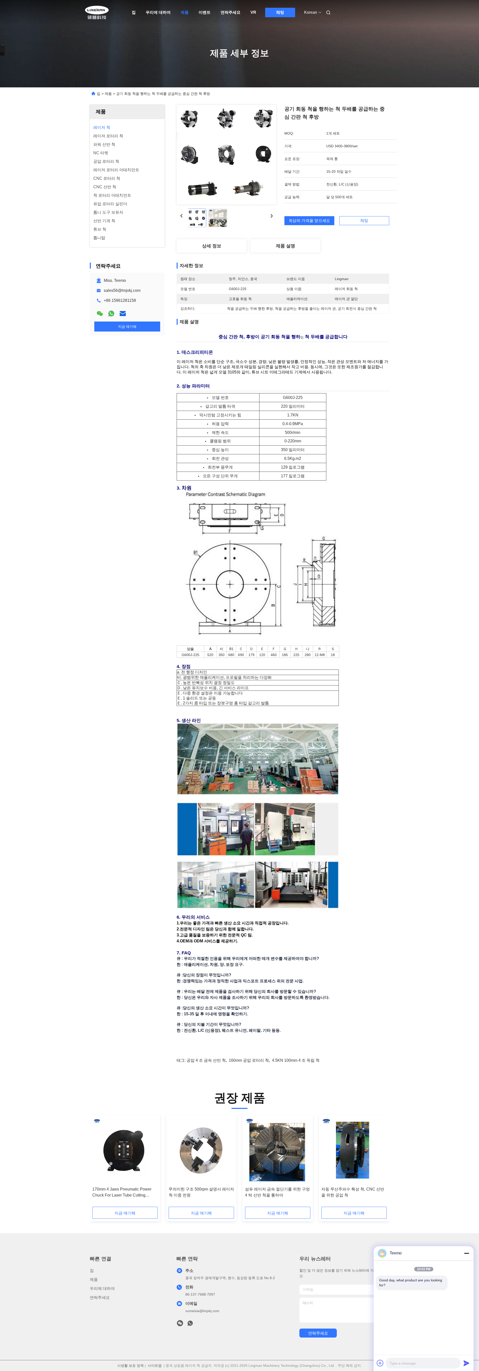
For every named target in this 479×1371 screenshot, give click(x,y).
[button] (99, 1163)
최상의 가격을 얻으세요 (309, 221)
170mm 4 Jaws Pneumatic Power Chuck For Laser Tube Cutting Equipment (121, 1192)
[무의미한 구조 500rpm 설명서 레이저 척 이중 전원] (201, 1150)
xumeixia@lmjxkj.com (202, 1311)
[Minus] (467, 1253)
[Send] (467, 1363)
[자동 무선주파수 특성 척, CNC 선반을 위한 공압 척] (354, 1150)
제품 (185, 12)
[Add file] (380, 1363)
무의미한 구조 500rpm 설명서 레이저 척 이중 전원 (201, 1192)
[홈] (97, 12)
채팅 (280, 12)
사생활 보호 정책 (130, 1366)
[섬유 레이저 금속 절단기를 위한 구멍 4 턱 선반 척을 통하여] (277, 1150)
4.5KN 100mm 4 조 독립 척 (296, 1060)
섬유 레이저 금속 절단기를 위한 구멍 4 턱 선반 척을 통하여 (277, 1192)
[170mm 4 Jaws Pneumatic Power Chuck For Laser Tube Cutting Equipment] (125, 1150)
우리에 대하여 (158, 12)
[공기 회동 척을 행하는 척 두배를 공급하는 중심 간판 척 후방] (226, 155)
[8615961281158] (190, 1325)
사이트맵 (155, 1366)
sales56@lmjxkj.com (122, 290)
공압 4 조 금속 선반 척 (206, 1060)
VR (253, 12)
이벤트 (205, 12)
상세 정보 (211, 245)
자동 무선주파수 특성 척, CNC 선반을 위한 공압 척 (352, 1192)
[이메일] (123, 314)
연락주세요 (230, 12)
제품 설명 (285, 245)
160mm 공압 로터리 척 (249, 1060)
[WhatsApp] (111, 314)
